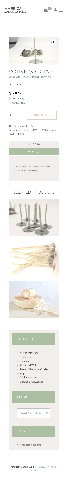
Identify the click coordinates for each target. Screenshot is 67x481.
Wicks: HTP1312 (33, 251)
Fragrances (25, 357)
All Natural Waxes (29, 352)
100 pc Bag (18, 98)
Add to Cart (42, 115)
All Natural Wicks (31, 130)
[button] (53, 42)
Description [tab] (33, 144)
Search (44, 412)
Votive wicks (49, 130)
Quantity (15, 93)
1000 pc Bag (19, 103)
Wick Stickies (33, 292)
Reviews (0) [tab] (33, 151)
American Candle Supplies (24, 466)
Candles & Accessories (31, 381)
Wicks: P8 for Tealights (33, 210)
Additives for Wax (29, 377)
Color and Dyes (28, 361)
